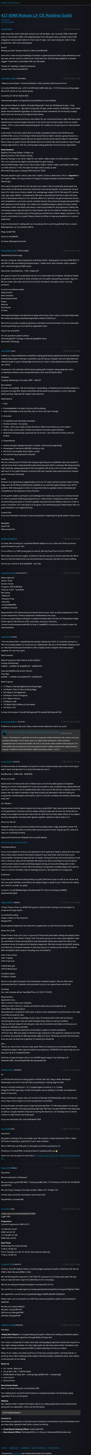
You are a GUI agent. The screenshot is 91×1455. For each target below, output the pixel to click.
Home (4, 1447)
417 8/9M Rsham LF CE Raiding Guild (36, 15)
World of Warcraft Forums (10, 3)
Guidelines (24, 1447)
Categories (13, 1447)
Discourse (16, 1453)
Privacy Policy (53, 1447)
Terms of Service (38, 1447)
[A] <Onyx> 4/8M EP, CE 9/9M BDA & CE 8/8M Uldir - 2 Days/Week (34, 732)
